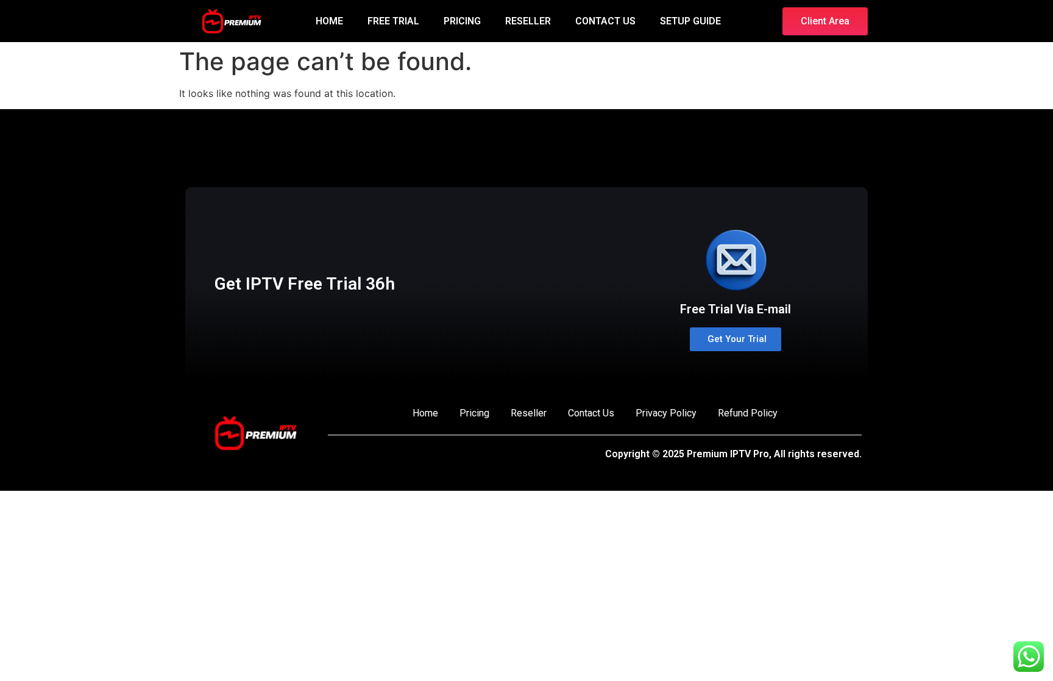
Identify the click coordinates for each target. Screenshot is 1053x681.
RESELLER (528, 21)
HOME (329, 21)
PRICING (462, 21)
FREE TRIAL (393, 21)
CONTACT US (605, 21)
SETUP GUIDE (690, 21)
